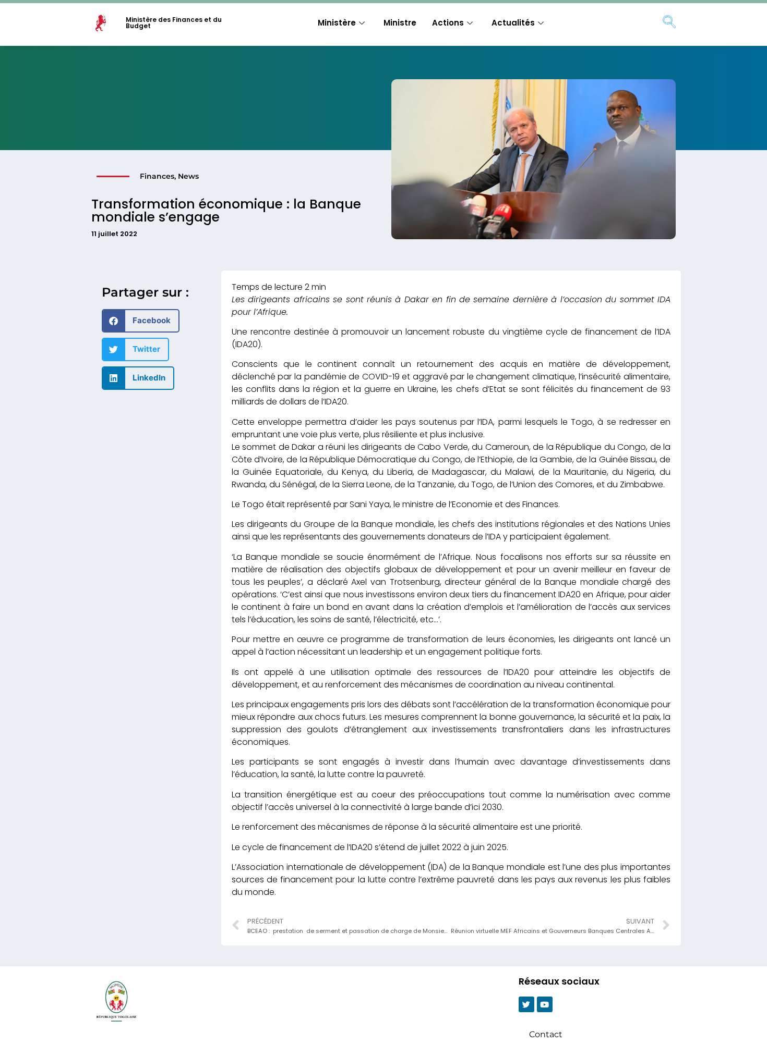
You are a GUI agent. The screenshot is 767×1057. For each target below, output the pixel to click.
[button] (140, 321)
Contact (545, 1034)
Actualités (513, 22)
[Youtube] (545, 1004)
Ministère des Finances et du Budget (174, 22)
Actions (448, 22)
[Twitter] (526, 1004)
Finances (157, 176)
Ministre (400, 22)
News (188, 176)
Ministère (337, 22)
